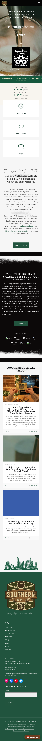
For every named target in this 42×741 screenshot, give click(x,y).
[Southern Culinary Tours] (4, 3)
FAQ (7, 640)
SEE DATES (34, 737)
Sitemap (8, 649)
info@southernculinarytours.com (20, 663)
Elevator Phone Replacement (26, 729)
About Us (9, 637)
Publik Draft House (10, 231)
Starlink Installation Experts (21, 731)
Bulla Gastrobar (23, 231)
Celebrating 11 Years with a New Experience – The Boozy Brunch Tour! (21, 469)
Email (7, 690)
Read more (33, 431)
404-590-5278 (16, 661)
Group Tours (10, 633)
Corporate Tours (11, 630)
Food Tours (9, 627)
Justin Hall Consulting (29, 724)
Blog (7, 643)
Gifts (7, 646)
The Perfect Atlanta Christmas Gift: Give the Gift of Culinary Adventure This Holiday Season (21, 410)
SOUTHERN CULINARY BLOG (21, 369)
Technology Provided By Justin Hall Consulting (21, 522)
